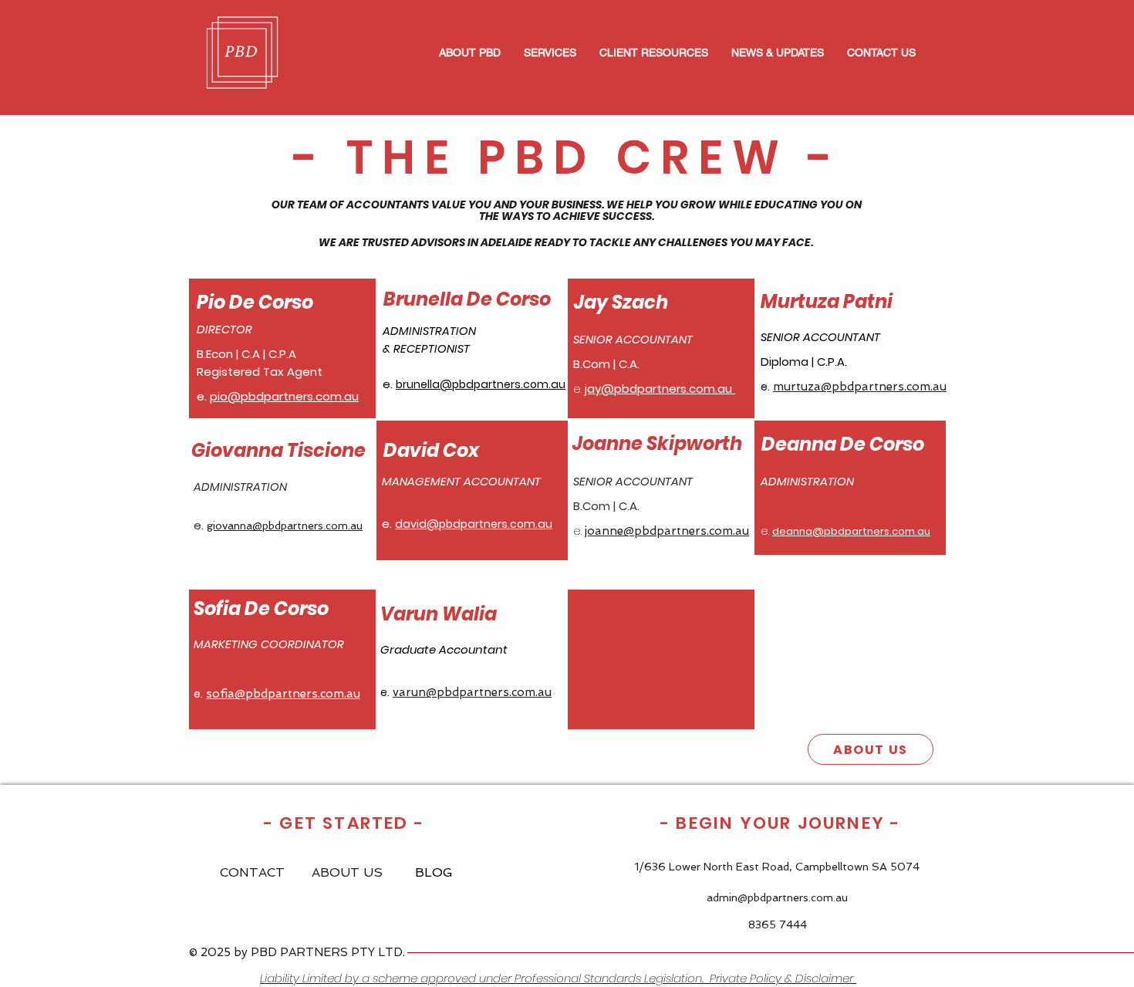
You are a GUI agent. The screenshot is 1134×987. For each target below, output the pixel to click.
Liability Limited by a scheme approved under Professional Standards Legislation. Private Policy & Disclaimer (558, 978)
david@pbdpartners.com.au (473, 524)
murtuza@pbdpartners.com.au (860, 387)
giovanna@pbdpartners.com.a (281, 525)
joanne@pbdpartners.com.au (667, 531)
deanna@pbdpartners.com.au (851, 531)
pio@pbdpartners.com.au (284, 396)
